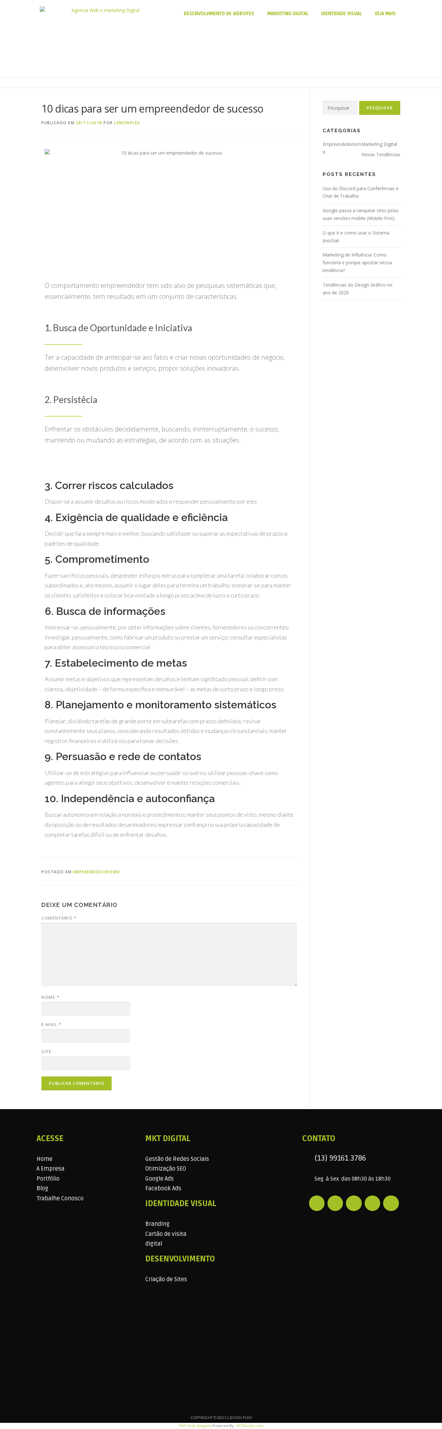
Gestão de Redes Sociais (177, 1158)
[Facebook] (317, 1203)
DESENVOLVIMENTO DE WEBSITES (219, 13)
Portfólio (48, 1178)
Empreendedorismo (96, 872)
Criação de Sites (166, 1279)
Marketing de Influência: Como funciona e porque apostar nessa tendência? (357, 262)
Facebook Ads (163, 1188)
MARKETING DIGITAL (287, 13)
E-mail (51, 1024)
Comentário (59, 918)
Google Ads (159, 1178)
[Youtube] (372, 1203)
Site (46, 1051)
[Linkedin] (353, 1203)
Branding (157, 1223)
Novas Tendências (380, 154)
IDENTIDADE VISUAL (341, 13)
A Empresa (50, 1168)
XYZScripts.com (250, 1425)
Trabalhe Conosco (60, 1198)
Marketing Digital (379, 144)
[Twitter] (391, 1203)
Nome (50, 997)
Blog (42, 1188)
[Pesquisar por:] (340, 108)
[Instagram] (335, 1203)
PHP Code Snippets (195, 1425)
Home (44, 1158)
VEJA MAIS (385, 13)
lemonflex (127, 122)
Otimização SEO (165, 1168)
